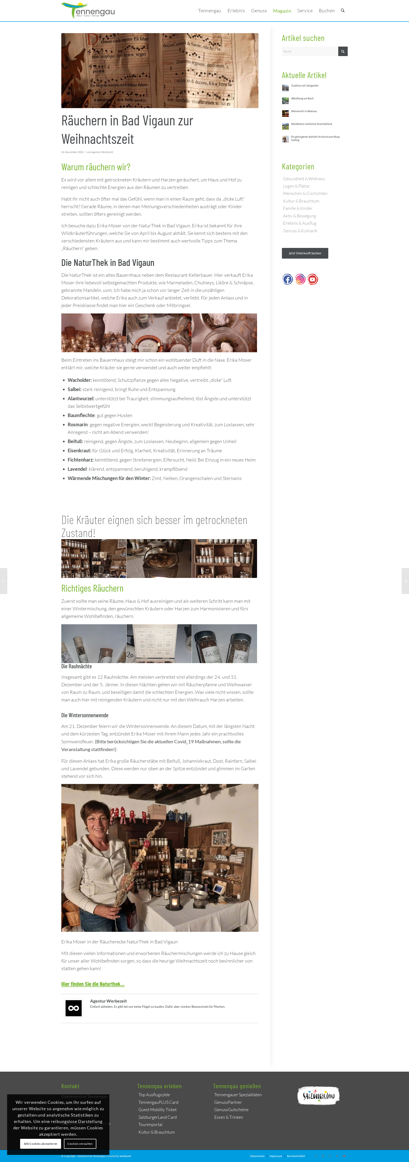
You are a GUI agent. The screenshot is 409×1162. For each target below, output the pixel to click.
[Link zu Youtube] (344, 1155)
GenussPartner (228, 1102)
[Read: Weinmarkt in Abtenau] (285, 113)
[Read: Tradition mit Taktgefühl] (285, 88)
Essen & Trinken (228, 1117)
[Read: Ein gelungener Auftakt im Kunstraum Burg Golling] (285, 139)
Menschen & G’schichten (305, 193)
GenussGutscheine (231, 1109)
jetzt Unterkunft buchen (305, 253)
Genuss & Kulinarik (300, 230)
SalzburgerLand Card (157, 1117)
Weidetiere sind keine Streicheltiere (311, 123)
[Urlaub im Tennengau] (88, 10)
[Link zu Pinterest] (337, 1155)
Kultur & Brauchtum (301, 200)
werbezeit (125, 1156)
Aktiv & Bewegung (299, 215)
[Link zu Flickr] (329, 1155)
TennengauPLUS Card (158, 1102)
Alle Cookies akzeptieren (41, 1143)
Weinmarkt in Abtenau (304, 111)
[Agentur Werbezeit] (73, 1015)
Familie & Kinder (297, 208)
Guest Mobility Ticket (157, 1109)
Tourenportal (150, 1124)
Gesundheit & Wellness (304, 178)
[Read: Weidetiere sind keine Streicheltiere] (285, 126)
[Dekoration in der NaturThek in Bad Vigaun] (159, 70)
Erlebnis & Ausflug (299, 223)
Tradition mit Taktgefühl (304, 85)
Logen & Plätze (296, 186)
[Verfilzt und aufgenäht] (3, 581)
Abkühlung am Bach (302, 98)
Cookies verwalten (80, 1143)
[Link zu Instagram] (322, 1155)
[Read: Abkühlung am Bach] (285, 100)
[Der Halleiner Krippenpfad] (405, 581)
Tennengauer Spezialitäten (238, 1094)
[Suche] (343, 10)
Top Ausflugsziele (154, 1094)
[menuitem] (209, 10)
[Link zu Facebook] (315, 1155)
